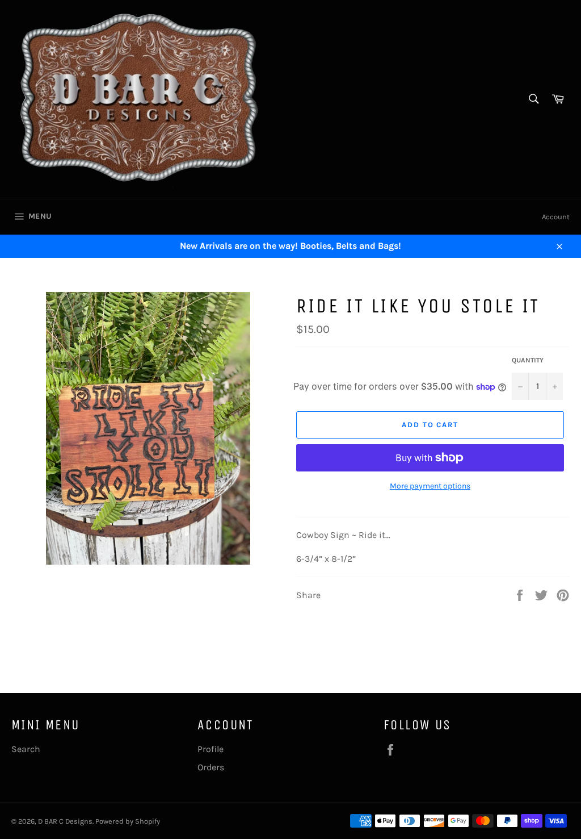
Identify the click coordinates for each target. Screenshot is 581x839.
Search (25, 749)
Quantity (528, 360)
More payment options (430, 486)
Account (556, 216)
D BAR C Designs (65, 821)
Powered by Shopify (127, 821)
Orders (210, 767)
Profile (210, 749)
